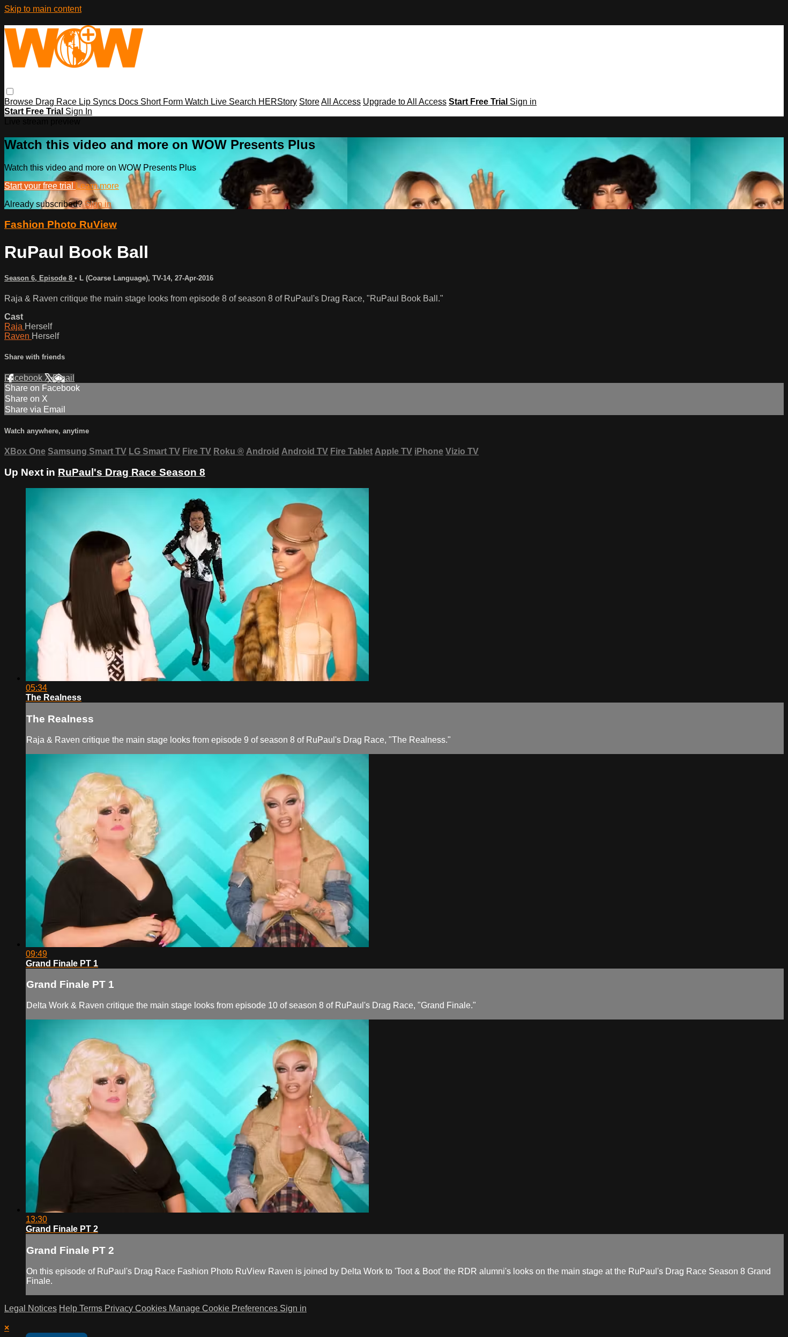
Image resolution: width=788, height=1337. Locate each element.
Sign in (523, 101)
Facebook (24, 377)
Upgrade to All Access (405, 101)
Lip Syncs (98, 101)
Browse (19, 101)
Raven (18, 336)
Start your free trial (40, 185)
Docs (129, 101)
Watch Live (207, 101)
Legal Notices (30, 1308)
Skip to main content (42, 8)
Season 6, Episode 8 (39, 278)
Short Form (162, 101)
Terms (92, 1308)
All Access (341, 101)
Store (309, 101)
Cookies (152, 1308)
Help (69, 1308)
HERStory (277, 101)
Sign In (78, 111)
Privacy (120, 1308)
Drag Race (57, 101)
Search (243, 101)
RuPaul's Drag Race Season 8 (131, 472)
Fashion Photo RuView (60, 224)
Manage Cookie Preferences (224, 1308)
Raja (14, 326)
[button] (9, 91)
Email (64, 377)
